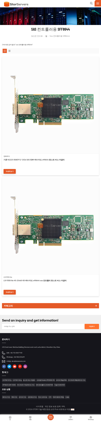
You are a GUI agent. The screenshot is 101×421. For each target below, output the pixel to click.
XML (63, 406)
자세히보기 (10, 171)
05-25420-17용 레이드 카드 (26, 385)
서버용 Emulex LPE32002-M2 (46, 380)
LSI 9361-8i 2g (17, 380)
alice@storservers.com (19, 361)
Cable (67, 397)
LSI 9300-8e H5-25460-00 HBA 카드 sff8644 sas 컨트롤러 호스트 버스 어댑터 (35, 280)
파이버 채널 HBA (61, 380)
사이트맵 (39, 406)
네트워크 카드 (32, 397)
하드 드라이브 (42, 397)
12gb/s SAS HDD (59, 385)
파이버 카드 (22, 397)
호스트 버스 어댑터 (29, 380)
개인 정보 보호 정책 (53, 406)
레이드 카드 (6, 397)
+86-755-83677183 (16, 353)
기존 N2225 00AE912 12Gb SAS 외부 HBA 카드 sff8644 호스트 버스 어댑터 (34, 160)
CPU (50, 397)
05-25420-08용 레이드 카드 (76, 380)
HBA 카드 (14, 397)
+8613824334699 (19, 357)
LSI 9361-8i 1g (6, 380)
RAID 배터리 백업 (58, 397)
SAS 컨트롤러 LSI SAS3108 (44, 385)
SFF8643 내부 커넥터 (9, 385)
